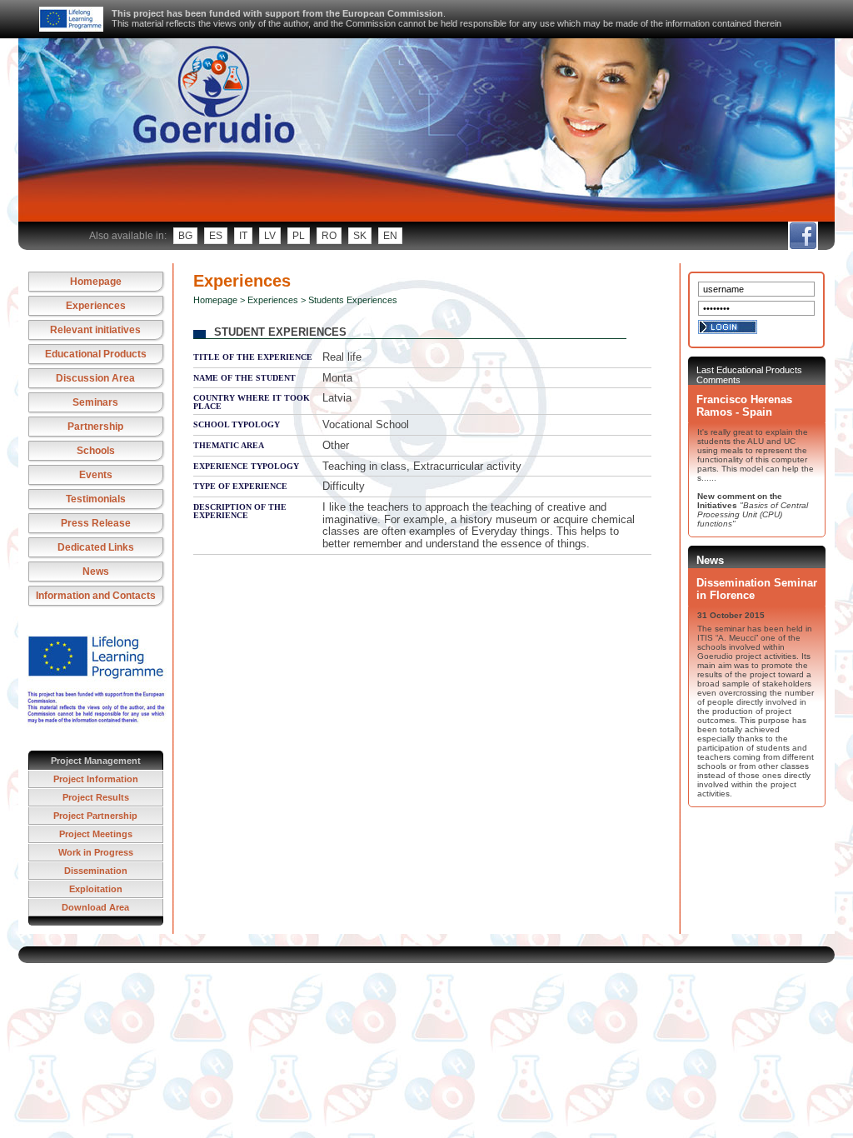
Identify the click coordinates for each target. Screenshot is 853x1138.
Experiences (96, 306)
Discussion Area (95, 378)
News (95, 571)
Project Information (95, 779)
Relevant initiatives (95, 330)
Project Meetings (95, 834)
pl (298, 236)
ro (329, 236)
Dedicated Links (95, 547)
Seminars (95, 402)
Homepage (96, 281)
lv (270, 236)
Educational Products (96, 354)
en (390, 236)
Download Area (95, 907)
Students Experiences (352, 300)
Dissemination (95, 871)
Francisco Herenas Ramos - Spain (744, 405)
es (215, 236)
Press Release (96, 523)
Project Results (95, 797)
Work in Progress (95, 852)
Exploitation (95, 889)
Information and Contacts (96, 595)
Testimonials (96, 499)
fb (802, 236)
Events (95, 475)
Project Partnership (95, 816)
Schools (96, 451)
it (243, 236)
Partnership (95, 426)
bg (185, 236)
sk (360, 236)
